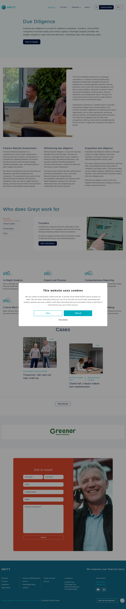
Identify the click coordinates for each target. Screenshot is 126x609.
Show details (63, 320)
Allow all (78, 313)
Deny (48, 313)
